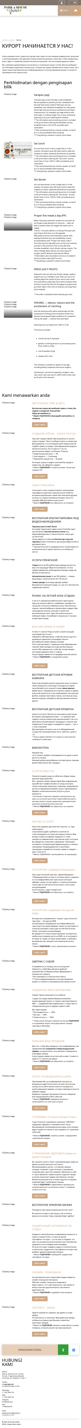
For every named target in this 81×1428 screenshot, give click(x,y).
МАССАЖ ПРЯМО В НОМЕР (48, 626)
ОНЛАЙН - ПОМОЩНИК (46, 1272)
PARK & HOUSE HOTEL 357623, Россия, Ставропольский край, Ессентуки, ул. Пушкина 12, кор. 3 (14, 1376)
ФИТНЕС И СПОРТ (43, 821)
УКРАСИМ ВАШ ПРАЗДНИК (48, 1041)
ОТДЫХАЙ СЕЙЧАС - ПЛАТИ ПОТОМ (54, 433)
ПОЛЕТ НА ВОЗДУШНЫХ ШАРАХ (51, 1076)
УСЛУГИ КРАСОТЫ (43, 771)
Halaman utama (8, 40)
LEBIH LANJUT (40, 425)
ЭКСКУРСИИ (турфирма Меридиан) (53, 869)
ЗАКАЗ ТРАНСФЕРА (43, 485)
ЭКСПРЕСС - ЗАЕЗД (43, 1307)
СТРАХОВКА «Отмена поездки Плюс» (54, 1117)
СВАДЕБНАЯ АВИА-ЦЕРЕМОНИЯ (51, 990)
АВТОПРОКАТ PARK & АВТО (48, 403)
